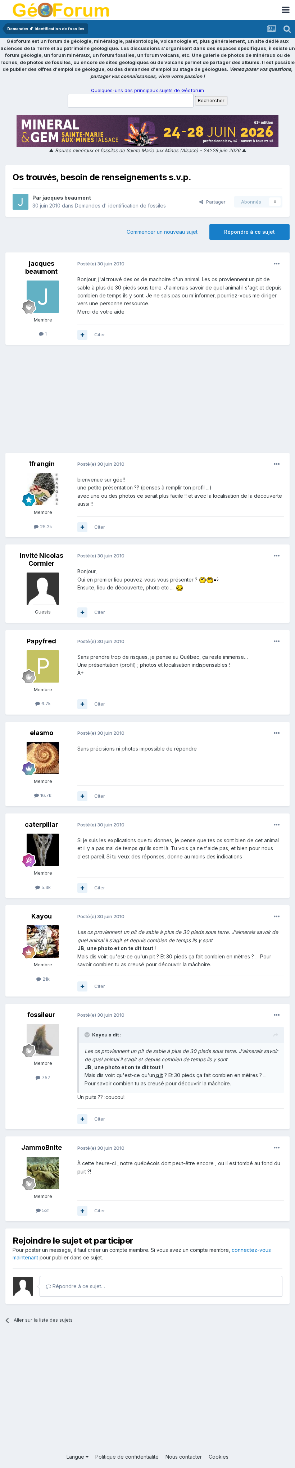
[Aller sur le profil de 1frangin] (43, 489)
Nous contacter (183, 1457)
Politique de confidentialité (127, 1457)
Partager (214, 202)
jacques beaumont (66, 198)
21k (45, 979)
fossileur (41, 1014)
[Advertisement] (147, 402)
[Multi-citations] (82, 335)
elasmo (41, 733)
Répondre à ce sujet (249, 232)
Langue (76, 1457)
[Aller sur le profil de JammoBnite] (43, 1173)
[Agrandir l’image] (202, 579)
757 (45, 1077)
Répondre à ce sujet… (78, 1286)
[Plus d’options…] (276, 264)
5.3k (45, 887)
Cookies (218, 1457)
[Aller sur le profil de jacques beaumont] (20, 202)
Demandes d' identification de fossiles (120, 205)
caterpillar (41, 824)
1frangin (41, 464)
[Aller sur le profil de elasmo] (43, 758)
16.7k (45, 795)
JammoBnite (41, 1147)
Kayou (41, 916)
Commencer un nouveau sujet (162, 232)
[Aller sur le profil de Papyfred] (43, 666)
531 (45, 1210)
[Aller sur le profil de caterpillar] (43, 850)
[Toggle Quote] (88, 1035)
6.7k (45, 703)
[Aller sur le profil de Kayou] (43, 941)
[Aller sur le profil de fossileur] (43, 1040)
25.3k (45, 526)
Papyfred (41, 641)
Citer (99, 334)
